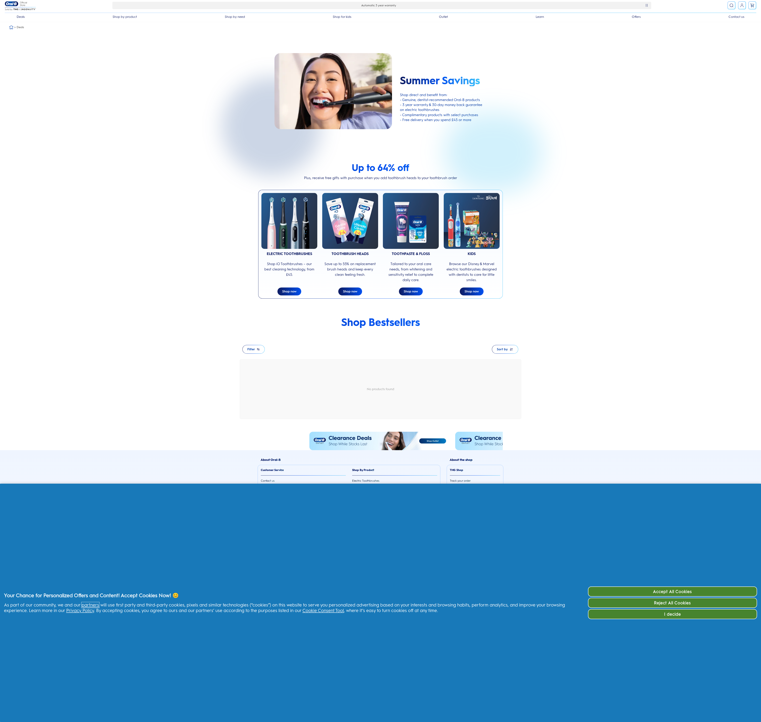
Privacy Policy (80, 610)
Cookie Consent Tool (323, 610)
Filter (251, 349)
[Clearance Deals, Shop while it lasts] (380, 441)
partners (90, 605)
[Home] (11, 27)
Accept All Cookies (672, 591)
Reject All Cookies (672, 602)
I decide (672, 614)
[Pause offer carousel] (646, 5)
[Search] (731, 5)
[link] (752, 5)
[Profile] (742, 5)
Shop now (289, 291)
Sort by (502, 349)
